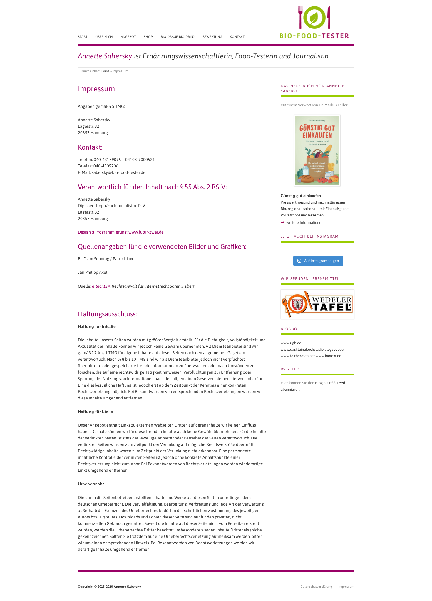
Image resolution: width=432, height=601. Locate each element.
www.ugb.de (291, 343)
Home (105, 71)
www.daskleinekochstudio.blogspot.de (312, 349)
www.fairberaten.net (298, 356)
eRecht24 (101, 286)
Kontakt (237, 36)
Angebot (128, 36)
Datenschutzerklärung (316, 586)
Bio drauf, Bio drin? (178, 36)
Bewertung (212, 36)
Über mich (104, 36)
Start (82, 36)
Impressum (346, 586)
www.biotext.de (328, 356)
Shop (148, 36)
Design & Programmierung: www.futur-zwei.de (121, 232)
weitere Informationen (304, 222)
